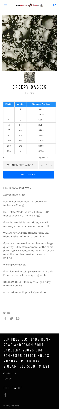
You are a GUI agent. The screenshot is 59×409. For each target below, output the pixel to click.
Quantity (44, 158)
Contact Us (9, 373)
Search (7, 378)
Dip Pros (15, 405)
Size (5, 158)
